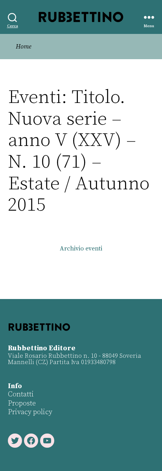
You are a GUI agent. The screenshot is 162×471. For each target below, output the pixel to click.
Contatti (21, 394)
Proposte (22, 403)
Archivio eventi (81, 248)
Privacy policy (30, 412)
